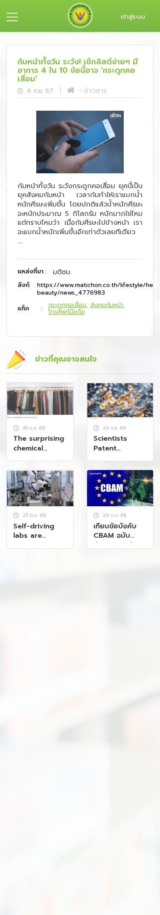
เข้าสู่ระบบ (133, 16)
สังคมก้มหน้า (106, 305)
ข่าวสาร (95, 90)
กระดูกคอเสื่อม (67, 305)
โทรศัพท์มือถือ (66, 311)
